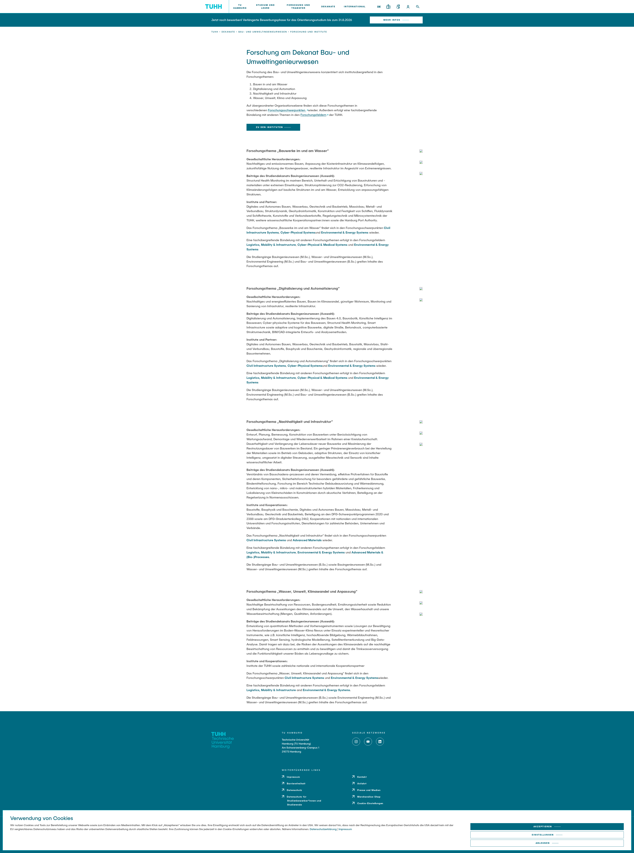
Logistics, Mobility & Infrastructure (271, 244)
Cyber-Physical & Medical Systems (322, 244)
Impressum (345, 829)
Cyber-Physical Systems (298, 232)
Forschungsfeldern (313, 115)
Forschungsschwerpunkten (287, 110)
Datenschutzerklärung (323, 829)
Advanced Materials (307, 540)
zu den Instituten (269, 127)
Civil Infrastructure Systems (266, 365)
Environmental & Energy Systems (344, 232)
